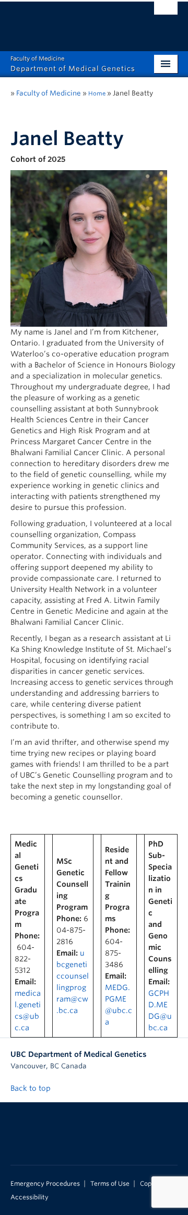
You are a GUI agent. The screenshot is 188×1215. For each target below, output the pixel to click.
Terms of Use (110, 1183)
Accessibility (29, 1197)
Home (96, 93)
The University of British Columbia (68, 21)
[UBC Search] (166, 13)
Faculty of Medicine (48, 93)
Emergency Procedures (45, 1183)
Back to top (31, 1088)
